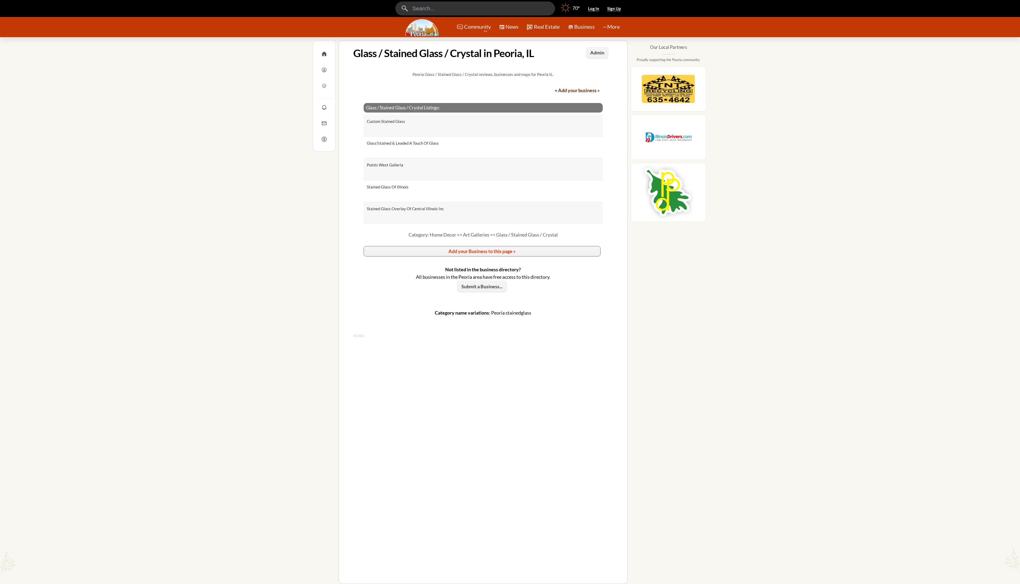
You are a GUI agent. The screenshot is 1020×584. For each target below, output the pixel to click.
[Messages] (324, 123)
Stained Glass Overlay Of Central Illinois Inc (405, 208)
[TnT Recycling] (668, 90)
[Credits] (324, 139)
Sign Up (614, 8)
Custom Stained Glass (386, 121)
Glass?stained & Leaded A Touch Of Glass (403, 143)
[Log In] (324, 70)
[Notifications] (324, 107)
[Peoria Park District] (668, 194)
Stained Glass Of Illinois (388, 186)
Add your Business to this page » (482, 251)
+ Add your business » (577, 90)
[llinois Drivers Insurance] (668, 139)
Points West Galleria (385, 164)
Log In (593, 8)
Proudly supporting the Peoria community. (668, 60)
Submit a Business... (482, 286)
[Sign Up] (324, 86)
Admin (597, 52)
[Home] (324, 54)
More (613, 26)
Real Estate (547, 26)
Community (477, 28)
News (511, 26)
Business (584, 26)
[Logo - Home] (422, 27)
